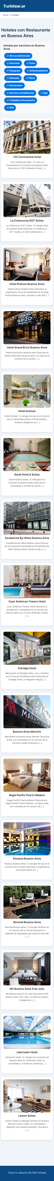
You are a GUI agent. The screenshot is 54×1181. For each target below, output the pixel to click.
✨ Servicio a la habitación (20, 93)
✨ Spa (44, 93)
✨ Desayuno (13, 70)
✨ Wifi (10, 107)
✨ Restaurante (14, 85)
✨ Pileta (30, 78)
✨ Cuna (30, 63)
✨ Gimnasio (12, 78)
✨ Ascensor (13, 63)
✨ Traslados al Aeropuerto (20, 100)
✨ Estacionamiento (37, 70)
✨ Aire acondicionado (18, 55)
